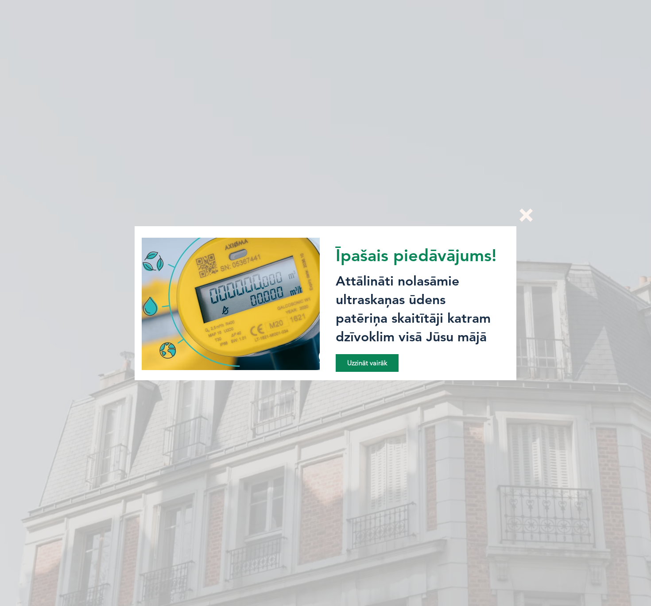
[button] (526, 215)
